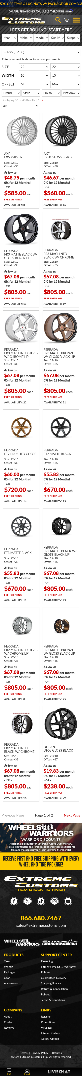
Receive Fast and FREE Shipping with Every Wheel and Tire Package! (41, 862)
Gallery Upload (50, 1038)
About (8, 1016)
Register (46, 1016)
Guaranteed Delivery (53, 978)
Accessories (11, 983)
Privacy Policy (39, 1053)
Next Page (72, 815)
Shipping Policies (51, 983)
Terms (23, 1053)
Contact (9, 1022)
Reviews (9, 1027)
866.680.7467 (41, 918)
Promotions (48, 1022)
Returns (57, 1053)
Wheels (8, 967)
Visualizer (46, 1027)
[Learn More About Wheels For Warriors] (41, 837)
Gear (7, 978)
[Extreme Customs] (41, 883)
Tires (7, 961)
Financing (47, 961)
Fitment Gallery (50, 1033)
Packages (9, 972)
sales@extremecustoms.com (41, 926)
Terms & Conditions (53, 1000)
